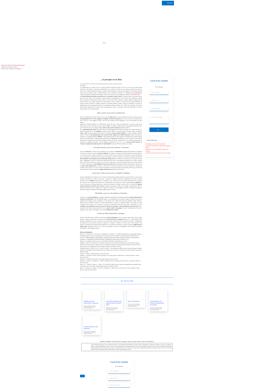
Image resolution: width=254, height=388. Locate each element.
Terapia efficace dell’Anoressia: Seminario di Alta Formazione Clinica (114, 303)
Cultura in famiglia (165, 153)
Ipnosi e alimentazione (134, 301)
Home (104, 42)
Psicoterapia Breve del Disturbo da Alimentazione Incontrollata (157, 303)
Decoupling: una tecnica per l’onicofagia (155, 144)
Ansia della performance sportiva (153, 153)
